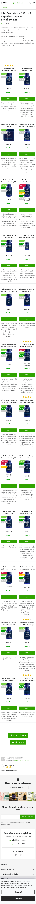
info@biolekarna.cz (19, 840)
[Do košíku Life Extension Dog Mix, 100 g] (9, 154)
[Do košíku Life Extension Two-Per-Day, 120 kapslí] (27, 319)
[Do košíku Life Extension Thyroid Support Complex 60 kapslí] (9, 708)
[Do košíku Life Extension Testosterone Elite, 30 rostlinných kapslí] (27, 541)
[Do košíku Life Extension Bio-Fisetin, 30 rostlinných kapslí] (27, 708)
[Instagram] (21, 855)
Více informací (21, 887)
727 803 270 (19, 843)
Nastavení (18, 892)
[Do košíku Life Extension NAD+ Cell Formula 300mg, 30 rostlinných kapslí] (9, 597)
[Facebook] (16, 855)
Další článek (18, 742)
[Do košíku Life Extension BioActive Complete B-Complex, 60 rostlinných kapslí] (9, 430)
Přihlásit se (27, 817)
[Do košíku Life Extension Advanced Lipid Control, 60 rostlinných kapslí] (27, 99)
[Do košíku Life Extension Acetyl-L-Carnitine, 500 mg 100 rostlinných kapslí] (27, 486)
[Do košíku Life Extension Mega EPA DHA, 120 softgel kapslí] (27, 653)
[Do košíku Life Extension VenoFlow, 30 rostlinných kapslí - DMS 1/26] (27, 210)
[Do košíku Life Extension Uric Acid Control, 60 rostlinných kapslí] (27, 597)
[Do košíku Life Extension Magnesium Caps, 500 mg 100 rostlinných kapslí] (9, 99)
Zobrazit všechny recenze (21, 760)
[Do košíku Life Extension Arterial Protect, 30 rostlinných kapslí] (9, 375)
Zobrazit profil (17, 788)
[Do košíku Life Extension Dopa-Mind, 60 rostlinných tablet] (27, 430)
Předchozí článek (18, 735)
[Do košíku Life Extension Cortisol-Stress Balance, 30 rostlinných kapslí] (9, 653)
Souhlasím (18, 899)
